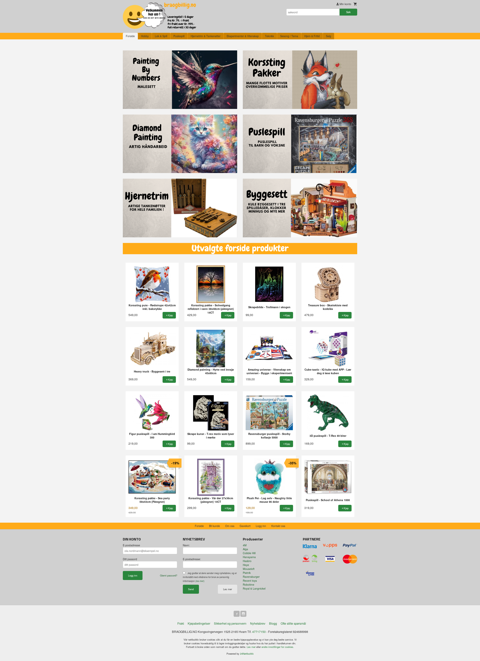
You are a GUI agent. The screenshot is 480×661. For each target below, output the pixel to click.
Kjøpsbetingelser (199, 623)
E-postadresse (131, 545)
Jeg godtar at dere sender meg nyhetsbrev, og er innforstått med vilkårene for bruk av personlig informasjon (210, 576)
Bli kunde (214, 526)
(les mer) (199, 580)
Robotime (248, 584)
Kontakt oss (278, 526)
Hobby (145, 36)
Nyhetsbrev (257, 623)
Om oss (229, 526)
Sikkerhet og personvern (230, 623)
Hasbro (247, 561)
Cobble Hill (249, 553)
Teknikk (269, 36)
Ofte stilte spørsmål (293, 623)
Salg (328, 36)
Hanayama (249, 557)
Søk (348, 12)
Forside (130, 36)
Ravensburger (251, 577)
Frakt (180, 623)
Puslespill (178, 36)
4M (245, 545)
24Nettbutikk (247, 653)
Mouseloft (248, 569)
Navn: (186, 545)
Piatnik (247, 573)
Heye (246, 565)
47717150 (259, 632)
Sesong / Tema (289, 36)
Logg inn (261, 526)
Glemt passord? (168, 575)
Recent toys (250, 580)
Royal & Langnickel (254, 588)
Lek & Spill (161, 36)
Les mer (227, 589)
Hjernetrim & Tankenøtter (205, 36)
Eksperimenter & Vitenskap (243, 36)
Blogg (273, 623)
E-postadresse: (192, 559)
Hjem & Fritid (312, 36)
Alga (245, 549)
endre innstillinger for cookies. (278, 647)
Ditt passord (130, 559)
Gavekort (245, 526)
